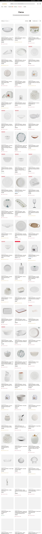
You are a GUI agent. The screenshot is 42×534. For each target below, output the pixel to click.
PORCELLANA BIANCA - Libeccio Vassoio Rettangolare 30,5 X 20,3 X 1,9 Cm (21, 320)
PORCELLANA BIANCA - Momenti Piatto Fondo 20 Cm (20, 38)
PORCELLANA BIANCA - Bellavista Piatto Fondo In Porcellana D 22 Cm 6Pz (20, 125)
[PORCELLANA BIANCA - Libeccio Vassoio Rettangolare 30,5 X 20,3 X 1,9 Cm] (21, 311)
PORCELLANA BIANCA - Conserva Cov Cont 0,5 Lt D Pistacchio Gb (34, 406)
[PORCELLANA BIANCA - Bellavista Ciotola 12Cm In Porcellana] (7, 247)
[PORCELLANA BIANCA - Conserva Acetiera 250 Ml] (21, 268)
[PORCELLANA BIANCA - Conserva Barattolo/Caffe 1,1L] (34, 95)
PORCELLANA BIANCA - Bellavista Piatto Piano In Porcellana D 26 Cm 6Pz (33, 169)
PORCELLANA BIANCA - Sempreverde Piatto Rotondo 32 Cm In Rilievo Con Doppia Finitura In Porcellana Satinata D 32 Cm (21, 147)
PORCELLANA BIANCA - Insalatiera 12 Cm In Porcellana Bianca (34, 490)
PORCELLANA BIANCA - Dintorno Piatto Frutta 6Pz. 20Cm (6, 82)
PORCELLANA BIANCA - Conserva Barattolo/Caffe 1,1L (33, 103)
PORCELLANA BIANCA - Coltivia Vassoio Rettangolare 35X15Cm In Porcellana (20, 212)
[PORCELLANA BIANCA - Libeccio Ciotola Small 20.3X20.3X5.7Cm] (34, 137)
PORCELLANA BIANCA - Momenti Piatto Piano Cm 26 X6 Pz (20, 191)
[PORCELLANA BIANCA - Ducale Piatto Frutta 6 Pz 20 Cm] (34, 418)
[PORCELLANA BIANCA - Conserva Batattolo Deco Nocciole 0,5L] (7, 397)
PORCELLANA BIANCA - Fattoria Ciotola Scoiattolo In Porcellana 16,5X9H (33, 125)
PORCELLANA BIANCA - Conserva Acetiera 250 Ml (20, 277)
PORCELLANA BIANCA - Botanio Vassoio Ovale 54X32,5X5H (33, 234)
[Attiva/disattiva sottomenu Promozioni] (22, 6)
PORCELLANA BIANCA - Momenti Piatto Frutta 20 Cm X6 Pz (6, 277)
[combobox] (22, 4)
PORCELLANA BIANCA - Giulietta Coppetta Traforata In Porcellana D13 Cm (7, 341)
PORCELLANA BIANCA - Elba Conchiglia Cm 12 (6, 512)
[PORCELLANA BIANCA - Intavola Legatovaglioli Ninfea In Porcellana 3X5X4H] (34, 182)
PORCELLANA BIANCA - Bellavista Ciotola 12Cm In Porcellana (6, 256)
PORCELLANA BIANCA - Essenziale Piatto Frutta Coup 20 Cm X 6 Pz (20, 256)
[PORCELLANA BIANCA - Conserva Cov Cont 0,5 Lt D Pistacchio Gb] (34, 397)
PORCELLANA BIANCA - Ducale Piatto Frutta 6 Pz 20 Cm (34, 426)
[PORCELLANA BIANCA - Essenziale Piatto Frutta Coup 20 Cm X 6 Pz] (21, 247)
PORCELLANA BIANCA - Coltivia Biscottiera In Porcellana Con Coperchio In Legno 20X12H (34, 39)
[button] (40, 4)
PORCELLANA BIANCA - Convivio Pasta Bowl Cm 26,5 (6, 234)
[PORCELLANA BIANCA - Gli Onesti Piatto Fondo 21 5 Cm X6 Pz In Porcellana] (21, 52)
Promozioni (20, 6)
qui (20, 0)
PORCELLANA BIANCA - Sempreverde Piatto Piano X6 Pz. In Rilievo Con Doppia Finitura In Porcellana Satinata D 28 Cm (7, 213)
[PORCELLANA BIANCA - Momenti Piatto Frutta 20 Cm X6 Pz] (7, 268)
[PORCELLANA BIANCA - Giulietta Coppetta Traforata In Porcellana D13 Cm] (7, 332)
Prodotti (5, 6)
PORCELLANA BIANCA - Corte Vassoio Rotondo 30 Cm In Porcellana (34, 341)
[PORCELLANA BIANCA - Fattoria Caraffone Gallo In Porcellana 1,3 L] (7, 376)
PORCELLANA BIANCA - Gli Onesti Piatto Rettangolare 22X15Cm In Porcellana (6, 320)
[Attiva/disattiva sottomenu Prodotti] (7, 6)
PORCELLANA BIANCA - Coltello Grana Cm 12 (6, 490)
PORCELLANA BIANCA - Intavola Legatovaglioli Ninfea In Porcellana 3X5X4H (33, 191)
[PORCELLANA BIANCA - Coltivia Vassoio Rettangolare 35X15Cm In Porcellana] (21, 203)
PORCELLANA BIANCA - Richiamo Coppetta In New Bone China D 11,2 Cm (7, 169)
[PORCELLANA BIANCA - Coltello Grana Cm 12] (7, 482)
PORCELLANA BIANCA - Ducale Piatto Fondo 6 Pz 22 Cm (21, 447)
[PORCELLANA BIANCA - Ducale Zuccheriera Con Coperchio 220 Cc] (7, 418)
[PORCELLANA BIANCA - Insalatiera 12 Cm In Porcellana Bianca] (34, 482)
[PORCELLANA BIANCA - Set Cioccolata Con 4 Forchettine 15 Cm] (21, 418)
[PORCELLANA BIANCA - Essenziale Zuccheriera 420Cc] (21, 460)
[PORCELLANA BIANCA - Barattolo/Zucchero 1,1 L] (7, 438)
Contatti (25, 6)
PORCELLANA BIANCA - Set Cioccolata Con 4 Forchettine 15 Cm (20, 426)
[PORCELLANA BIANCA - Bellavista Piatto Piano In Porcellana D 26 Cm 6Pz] (34, 160)
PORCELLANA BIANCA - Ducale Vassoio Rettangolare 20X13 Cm (33, 320)
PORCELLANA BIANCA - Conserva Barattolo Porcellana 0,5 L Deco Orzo (34, 82)
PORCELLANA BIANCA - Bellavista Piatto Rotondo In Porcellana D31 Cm (7, 191)
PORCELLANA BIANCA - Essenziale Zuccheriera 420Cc (20, 469)
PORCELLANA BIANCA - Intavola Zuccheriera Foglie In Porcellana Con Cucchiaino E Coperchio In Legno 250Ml (34, 448)
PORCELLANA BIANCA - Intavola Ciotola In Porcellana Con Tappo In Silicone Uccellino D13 (33, 277)
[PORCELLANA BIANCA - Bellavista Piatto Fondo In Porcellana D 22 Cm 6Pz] (21, 116)
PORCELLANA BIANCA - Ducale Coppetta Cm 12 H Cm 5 (33, 362)
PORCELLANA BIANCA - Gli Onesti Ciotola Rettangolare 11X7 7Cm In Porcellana (20, 299)
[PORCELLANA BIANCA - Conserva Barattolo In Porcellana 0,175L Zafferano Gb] (7, 95)
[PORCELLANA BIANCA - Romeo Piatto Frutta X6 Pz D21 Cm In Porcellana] (34, 290)
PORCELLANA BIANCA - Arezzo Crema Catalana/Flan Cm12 (34, 512)
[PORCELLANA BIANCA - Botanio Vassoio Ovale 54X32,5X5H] (34, 226)
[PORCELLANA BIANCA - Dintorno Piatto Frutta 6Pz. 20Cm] (7, 73)
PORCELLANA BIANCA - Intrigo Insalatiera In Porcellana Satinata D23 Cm (21, 491)
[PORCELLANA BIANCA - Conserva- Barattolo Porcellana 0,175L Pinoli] (21, 95)
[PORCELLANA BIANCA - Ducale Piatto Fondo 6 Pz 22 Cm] (21, 438)
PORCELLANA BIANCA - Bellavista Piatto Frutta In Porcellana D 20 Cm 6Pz (33, 61)
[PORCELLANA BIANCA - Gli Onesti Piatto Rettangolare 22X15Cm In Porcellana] (7, 311)
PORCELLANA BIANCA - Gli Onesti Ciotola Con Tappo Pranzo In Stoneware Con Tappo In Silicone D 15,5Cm (6, 147)
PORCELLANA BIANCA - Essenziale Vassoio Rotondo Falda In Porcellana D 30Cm (21, 235)
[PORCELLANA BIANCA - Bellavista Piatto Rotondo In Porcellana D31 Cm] (7, 182)
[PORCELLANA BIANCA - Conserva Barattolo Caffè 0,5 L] (7, 290)
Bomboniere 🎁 (11, 6)
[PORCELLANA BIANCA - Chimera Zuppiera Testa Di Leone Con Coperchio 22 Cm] (34, 460)
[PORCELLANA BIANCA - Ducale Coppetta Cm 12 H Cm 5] (34, 354)
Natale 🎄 (15, 6)
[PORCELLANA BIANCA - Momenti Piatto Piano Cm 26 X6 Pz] (21, 182)
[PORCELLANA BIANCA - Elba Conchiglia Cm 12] (7, 503)
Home (2, 6)
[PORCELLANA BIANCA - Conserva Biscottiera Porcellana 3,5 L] (34, 525)
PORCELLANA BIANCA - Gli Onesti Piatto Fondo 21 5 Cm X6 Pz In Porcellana (20, 61)
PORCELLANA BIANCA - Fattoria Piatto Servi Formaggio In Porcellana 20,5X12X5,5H (7, 61)
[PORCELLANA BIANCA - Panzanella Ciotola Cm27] (21, 397)
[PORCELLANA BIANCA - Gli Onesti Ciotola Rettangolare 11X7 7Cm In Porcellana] (21, 290)
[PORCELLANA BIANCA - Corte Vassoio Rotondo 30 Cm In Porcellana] (34, 332)
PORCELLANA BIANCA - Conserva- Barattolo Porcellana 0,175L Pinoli (20, 103)
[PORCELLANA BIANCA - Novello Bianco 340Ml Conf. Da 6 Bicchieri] (34, 203)
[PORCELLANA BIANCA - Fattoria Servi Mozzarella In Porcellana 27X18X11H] (21, 332)
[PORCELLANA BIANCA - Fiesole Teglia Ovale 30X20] (7, 460)
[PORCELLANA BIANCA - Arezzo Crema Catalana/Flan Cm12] (34, 503)
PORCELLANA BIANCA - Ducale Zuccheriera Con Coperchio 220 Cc (6, 426)
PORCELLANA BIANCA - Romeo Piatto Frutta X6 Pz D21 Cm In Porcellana (34, 298)
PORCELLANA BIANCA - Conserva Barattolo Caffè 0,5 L (6, 298)
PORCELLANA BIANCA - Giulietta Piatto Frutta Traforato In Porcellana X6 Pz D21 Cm (34, 385)
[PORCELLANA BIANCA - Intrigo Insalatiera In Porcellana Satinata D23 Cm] (21, 482)
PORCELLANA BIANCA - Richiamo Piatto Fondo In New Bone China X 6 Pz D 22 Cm (7, 125)
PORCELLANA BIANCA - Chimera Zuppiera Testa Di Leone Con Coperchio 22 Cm (34, 469)
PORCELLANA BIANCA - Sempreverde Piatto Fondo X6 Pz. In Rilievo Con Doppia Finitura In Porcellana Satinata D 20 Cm (7, 39)
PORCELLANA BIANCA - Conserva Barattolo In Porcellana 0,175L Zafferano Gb (6, 104)
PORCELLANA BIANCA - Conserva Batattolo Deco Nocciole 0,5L (6, 406)
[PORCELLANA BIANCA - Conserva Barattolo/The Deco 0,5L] (7, 525)
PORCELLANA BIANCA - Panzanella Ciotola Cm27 (20, 406)
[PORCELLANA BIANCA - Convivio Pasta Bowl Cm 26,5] (7, 226)
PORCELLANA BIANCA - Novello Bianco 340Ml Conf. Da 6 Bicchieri (33, 212)
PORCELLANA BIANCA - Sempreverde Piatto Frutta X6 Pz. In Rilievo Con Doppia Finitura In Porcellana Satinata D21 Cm (21, 363)
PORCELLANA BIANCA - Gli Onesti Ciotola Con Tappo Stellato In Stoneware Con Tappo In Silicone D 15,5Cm (20, 169)
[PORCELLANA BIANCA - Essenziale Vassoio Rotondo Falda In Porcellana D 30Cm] (21, 226)
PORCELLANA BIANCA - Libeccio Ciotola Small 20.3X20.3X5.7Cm (33, 146)
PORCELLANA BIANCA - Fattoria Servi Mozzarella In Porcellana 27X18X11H (21, 341)
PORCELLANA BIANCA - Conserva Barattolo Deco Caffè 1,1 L (33, 256)
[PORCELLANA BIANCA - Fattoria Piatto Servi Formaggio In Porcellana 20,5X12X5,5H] (7, 52)
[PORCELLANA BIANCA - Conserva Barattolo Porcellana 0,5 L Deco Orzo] (34, 73)
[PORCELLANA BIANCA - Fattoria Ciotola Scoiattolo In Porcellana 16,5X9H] (34, 116)
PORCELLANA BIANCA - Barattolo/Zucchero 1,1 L (5, 447)
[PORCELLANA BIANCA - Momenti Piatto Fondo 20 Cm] (21, 30)
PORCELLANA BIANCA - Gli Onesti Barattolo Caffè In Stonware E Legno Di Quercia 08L (20, 385)
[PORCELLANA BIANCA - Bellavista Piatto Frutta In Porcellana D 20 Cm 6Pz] (34, 52)
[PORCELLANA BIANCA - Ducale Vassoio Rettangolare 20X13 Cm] (34, 311)
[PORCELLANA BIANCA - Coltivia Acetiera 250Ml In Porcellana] (21, 525)
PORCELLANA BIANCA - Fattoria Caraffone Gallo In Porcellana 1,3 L (6, 385)
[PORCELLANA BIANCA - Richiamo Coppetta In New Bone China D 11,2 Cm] (7, 160)
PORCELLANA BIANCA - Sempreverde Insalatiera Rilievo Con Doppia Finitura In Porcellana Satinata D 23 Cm (21, 512)
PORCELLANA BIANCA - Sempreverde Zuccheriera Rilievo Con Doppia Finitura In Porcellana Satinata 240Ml (7, 363)
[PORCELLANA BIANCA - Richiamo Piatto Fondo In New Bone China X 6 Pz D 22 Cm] (7, 116)
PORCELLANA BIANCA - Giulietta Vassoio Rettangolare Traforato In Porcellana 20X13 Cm (20, 82)
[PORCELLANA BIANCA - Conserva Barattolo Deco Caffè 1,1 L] (34, 247)
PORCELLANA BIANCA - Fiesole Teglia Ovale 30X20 (7, 469)
